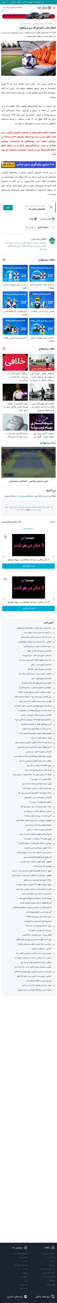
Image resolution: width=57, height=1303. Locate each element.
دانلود (8, 207)
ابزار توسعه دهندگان (47, 1269)
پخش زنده (23, 1288)
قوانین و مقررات (24, 496)
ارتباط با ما (51, 1257)
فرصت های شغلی (48, 1273)
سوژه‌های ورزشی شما (20, 1253)
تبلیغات (52, 1261)
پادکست (24, 1261)
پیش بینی (23, 1284)
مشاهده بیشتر (27, 528)
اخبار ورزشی (23, 1257)
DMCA (52, 1280)
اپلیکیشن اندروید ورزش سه (12, 7)
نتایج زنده (23, 1276)
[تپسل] (2, 162)
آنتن (25, 1280)
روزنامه (25, 1273)
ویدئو (25, 1269)
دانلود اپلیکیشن (49, 1253)
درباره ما (52, 1265)
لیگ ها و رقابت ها (20, 1265)
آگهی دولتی (51, 1284)
